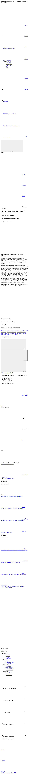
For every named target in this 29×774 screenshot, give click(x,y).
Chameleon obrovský (5, 330)
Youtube (3, 749)
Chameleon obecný (13, 333)
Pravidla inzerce (9, 667)
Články (7, 657)
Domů (25, 25)
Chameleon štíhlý (4, 333)
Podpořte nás (9, 675)
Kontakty (3, 772)
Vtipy (7, 67)
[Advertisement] (14, 238)
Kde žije (24, 371)
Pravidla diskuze (10, 668)
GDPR (14, 772)
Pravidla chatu (9, 670)
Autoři (7, 661)
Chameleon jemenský (5, 334)
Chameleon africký (23, 333)
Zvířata (26, 36)
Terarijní (24, 185)
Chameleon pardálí (15, 330)
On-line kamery (9, 65)
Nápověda (8, 666)
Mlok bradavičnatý (15, 334)
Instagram (3, 760)
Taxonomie (24, 360)
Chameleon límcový (21, 332)
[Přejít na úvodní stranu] (11, 163)
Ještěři (23, 196)
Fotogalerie (8, 62)
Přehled (24, 349)
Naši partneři (9, 672)
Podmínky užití (8, 772)
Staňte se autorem (10, 662)
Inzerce (26, 78)
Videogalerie (9, 64)
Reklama (8, 673)
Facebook (3, 771)
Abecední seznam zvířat (8, 478)
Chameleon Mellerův (11, 332)
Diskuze (26, 89)
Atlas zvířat (8, 658)
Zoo (7, 66)
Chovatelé (8, 663)
